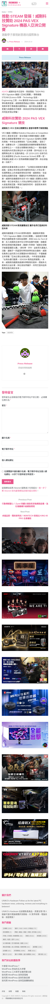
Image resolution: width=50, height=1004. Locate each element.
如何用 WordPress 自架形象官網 (16, 978)
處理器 (37, 947)
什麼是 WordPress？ (11, 966)
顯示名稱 (6, 438)
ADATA (5, 92)
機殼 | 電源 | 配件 (11, 939)
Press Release (14, 42)
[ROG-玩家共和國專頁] (25, 541)
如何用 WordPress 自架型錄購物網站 (18, 981)
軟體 (31, 950)
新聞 (30, 936)
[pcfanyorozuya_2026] (25, 574)
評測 (3, 991)
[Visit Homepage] (12, 3)
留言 (4, 405)
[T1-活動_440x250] (25, 606)
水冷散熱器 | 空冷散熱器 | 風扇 (15, 943)
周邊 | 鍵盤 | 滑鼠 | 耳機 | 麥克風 (28, 932)
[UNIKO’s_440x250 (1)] (25, 639)
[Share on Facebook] (7, 49)
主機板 (7, 928)
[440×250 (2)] (25, 704)
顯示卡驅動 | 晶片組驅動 (25, 954)
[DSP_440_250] (25, 736)
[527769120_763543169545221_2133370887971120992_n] (25, 801)
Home (4, 12)
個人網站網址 (7, 460)
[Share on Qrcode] (31, 49)
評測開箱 (19, 950)
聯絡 (23, 991)
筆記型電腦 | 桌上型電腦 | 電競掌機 (16, 947)
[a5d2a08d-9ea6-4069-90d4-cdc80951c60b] (25, 671)
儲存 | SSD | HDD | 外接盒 (25, 928)
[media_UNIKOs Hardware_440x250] (25, 768)
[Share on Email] (42, 49)
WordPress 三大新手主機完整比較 (16, 972)
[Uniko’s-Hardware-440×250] (25, 833)
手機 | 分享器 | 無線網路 (12, 936)
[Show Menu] (47, 3)
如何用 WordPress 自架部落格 (15, 975)
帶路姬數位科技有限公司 (14, 998)
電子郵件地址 (8, 449)
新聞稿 (10, 12)
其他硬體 (7, 932)
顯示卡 (7, 954)
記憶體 (7, 950)
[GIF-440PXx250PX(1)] (25, 866)
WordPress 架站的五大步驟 (13, 969)
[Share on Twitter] (19, 49)
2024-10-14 (28, 42)
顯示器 (42, 954)
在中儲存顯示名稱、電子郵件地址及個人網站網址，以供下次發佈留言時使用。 (25, 472)
